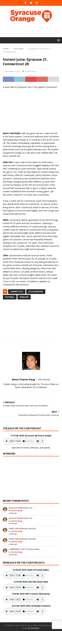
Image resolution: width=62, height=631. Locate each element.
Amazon (34, 447)
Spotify (47, 447)
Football (9, 297)
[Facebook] (25, 3)
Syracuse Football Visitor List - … (22, 508)
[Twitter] (31, 3)
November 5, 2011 (13, 71)
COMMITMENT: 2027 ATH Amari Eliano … (25, 549)
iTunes (26, 447)
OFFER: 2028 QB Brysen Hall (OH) (22, 528)
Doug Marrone (35, 291)
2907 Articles (44, 379)
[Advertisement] (32, 29)
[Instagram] (36, 3)
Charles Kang (30, 71)
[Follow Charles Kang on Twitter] (31, 392)
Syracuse (24, 297)
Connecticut (16, 291)
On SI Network (33, 628)
